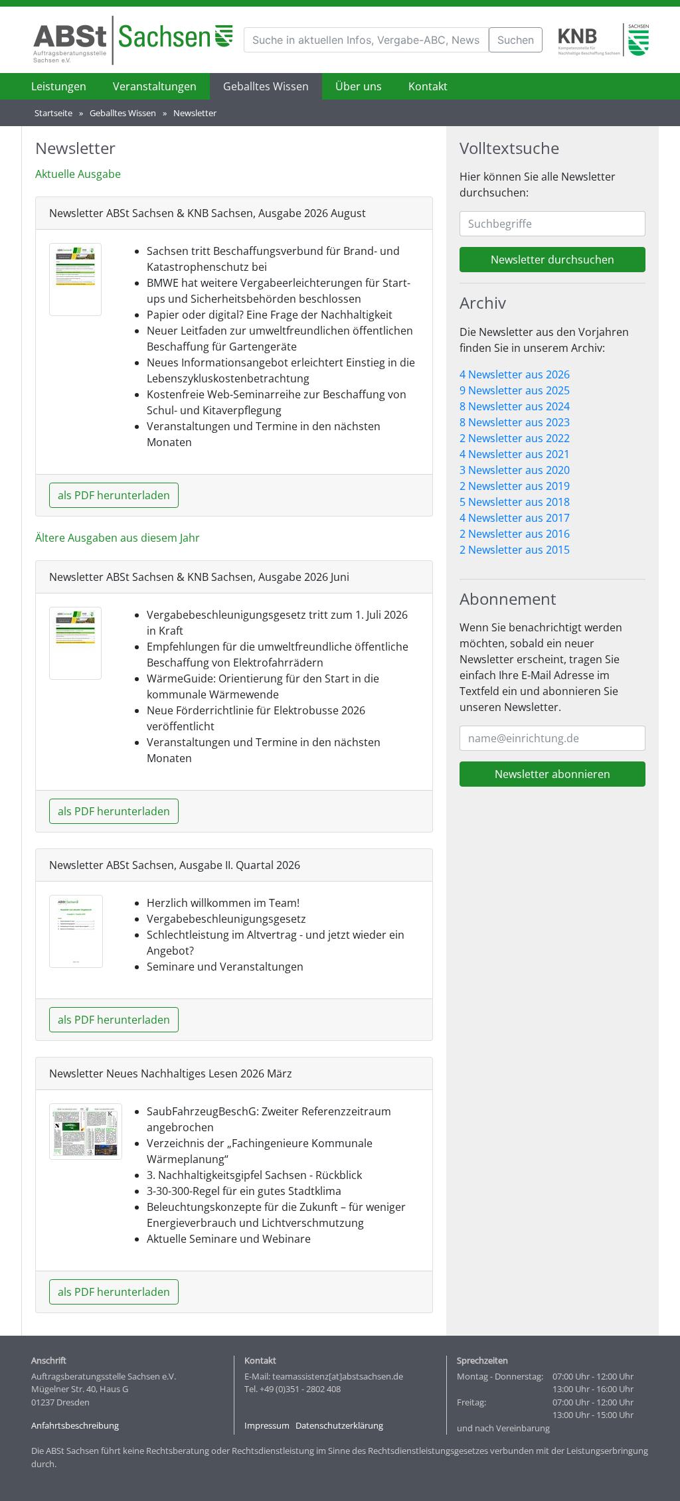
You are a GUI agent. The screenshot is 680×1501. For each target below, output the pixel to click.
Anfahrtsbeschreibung (75, 1425)
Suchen (515, 39)
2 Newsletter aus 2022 (515, 438)
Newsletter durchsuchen (552, 259)
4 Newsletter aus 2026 (515, 374)
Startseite (53, 113)
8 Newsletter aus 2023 (515, 422)
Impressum (267, 1425)
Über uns (358, 86)
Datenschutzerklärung (339, 1425)
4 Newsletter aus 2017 (515, 518)
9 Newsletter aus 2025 (515, 390)
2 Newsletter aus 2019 (515, 486)
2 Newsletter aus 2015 (515, 549)
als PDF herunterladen (114, 495)
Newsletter (194, 113)
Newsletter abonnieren (552, 774)
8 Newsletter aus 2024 (515, 406)
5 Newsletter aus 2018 (515, 502)
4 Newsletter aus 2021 (515, 454)
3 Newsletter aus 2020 (515, 470)
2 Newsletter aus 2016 (515, 533)
